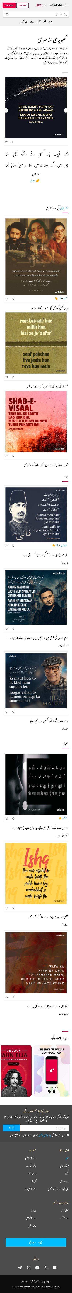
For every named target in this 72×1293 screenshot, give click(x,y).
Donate (22, 5)
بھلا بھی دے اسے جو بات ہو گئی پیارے (47, 1006)
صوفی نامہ (65, 1210)
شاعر (50, 21)
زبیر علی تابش (63, 645)
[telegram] (20, 1268)
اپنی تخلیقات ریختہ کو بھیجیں (58, 1189)
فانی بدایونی (64, 562)
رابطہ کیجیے (32, 1173)
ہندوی (33, 1210)
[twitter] (46, 1268)
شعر (44, 21)
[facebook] (55, 1268)
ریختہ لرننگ (64, 1218)
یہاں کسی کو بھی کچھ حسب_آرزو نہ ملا (49, 308)
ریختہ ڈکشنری (31, 1218)
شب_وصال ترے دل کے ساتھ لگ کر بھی (45, 465)
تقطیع (67, 1173)
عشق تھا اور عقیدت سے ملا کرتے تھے (48, 917)
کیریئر (34, 1181)
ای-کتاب (24, 21)
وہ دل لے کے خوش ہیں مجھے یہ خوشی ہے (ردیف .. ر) (39, 827)
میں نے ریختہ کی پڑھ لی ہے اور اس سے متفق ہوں (37, 1135)
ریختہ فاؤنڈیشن (30, 1158)
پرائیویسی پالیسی (45, 1135)
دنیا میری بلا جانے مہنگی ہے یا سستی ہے (45, 555)
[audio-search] (7, 14)
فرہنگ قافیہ (64, 1165)
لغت (39, 21)
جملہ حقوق (24, 1281)
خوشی (65, 817)
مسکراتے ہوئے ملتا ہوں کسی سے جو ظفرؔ (47, 386)
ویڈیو (32, 21)
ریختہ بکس (32, 1225)
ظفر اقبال (36, 174)
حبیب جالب (63, 1014)
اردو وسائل (64, 1181)
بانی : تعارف (31, 1165)
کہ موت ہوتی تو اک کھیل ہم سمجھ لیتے (49, 720)
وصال (32, 180)
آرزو (65, 298)
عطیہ (67, 1158)
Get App (9, 5)
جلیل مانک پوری (62, 835)
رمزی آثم (64, 924)
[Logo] (56, 5)
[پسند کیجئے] (6, 142)
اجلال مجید (64, 728)
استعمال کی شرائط (34, 1281)
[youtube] (37, 1268)
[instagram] (29, 1268)
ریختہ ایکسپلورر (30, 1189)
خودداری (64, 545)
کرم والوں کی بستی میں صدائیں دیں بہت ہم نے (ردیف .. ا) (36, 638)
